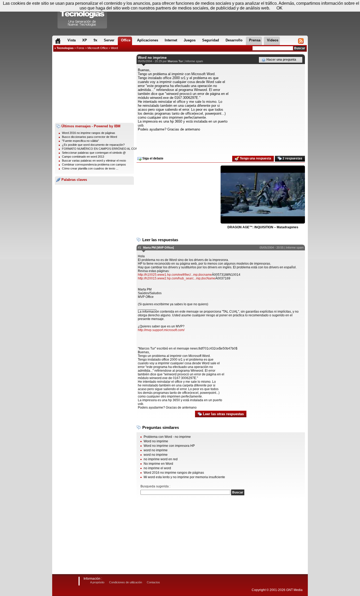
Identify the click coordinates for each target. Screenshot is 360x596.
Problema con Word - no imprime (167, 437)
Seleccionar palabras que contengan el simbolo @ (94, 152)
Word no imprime (156, 441)
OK (279, 8)
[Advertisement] (94, 87)
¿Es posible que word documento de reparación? (93, 144)
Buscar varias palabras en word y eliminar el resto (94, 160)
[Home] (57, 41)
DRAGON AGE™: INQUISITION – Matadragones (262, 227)
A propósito (97, 582)
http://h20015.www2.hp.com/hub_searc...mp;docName (176, 278)
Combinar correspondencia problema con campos (94, 164)
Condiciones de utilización (125, 582)
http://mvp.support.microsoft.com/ (161, 330)
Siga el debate (152, 158)
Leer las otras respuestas (223, 414)
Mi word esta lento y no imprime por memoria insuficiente (184, 477)
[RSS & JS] (301, 41)
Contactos (153, 582)
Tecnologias (65, 48)
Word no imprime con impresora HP (169, 446)
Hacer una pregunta (281, 59)
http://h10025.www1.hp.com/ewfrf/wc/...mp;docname (175, 275)
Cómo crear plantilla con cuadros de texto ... (90, 168)
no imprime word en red (161, 459)
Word (114, 48)
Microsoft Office (97, 48)
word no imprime (156, 450)
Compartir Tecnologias (82, 15)
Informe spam (194, 61)
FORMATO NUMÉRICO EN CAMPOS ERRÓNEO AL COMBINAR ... (106, 148)
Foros (80, 48)
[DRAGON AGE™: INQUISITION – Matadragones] (263, 195)
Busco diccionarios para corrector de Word (89, 136)
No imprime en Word (158, 464)
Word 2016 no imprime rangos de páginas (88, 132)
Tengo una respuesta (255, 158)
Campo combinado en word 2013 (83, 156)
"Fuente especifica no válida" (80, 140)
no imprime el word (157, 468)
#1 (139, 247)
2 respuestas (292, 158)
